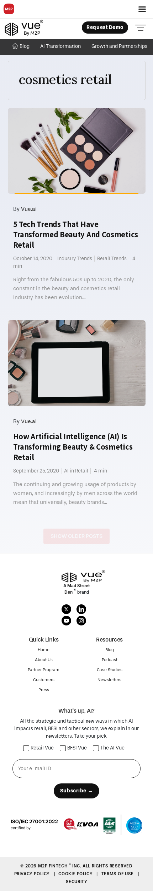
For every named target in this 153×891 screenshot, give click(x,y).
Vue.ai (29, 209)
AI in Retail (76, 471)
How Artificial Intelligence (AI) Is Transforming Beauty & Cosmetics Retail (73, 446)
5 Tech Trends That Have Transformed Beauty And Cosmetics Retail (75, 234)
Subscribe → (76, 791)
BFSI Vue (77, 748)
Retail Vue (42, 748)
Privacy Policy (32, 873)
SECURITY (77, 881)
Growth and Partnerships (119, 46)
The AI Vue (112, 748)
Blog (25, 46)
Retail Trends (112, 259)
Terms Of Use (118, 873)
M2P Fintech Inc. (60, 865)
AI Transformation (60, 46)
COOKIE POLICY (76, 873)
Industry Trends (74, 259)
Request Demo (104, 27)
